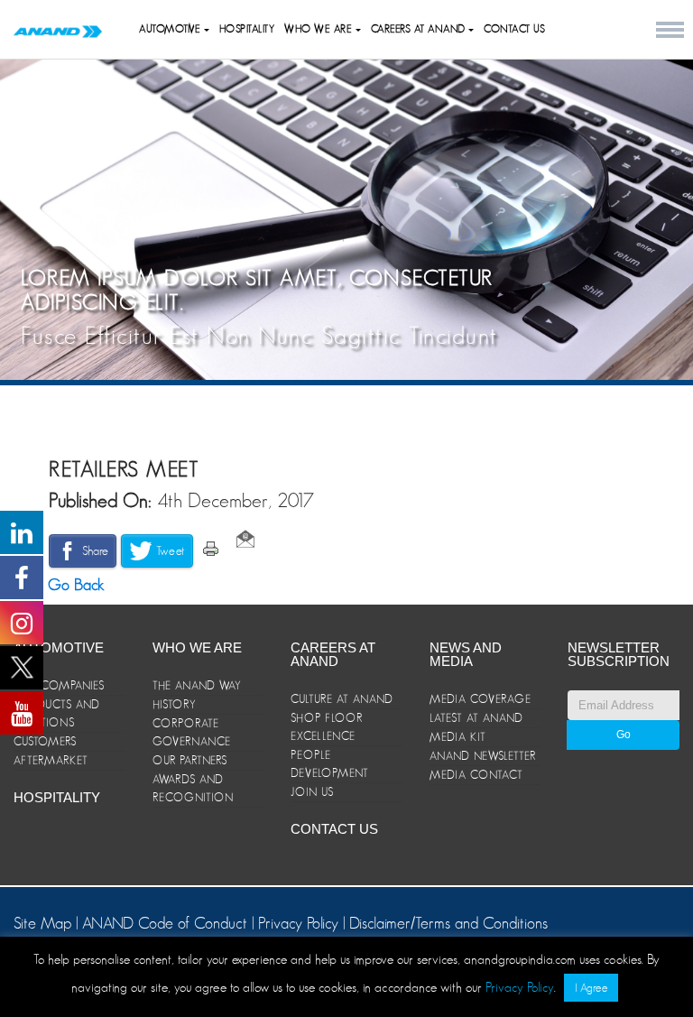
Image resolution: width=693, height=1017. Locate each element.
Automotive (171, 29)
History (174, 704)
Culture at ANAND (342, 699)
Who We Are (197, 647)
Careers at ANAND (420, 29)
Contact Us (514, 29)
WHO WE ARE (320, 29)
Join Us (312, 792)
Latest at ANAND (476, 718)
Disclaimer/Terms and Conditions (448, 923)
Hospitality (247, 29)
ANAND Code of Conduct (167, 923)
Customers (45, 741)
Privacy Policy (298, 923)
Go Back (74, 585)
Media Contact (476, 774)
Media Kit (458, 737)
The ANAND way (197, 685)
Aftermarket (51, 760)
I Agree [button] (591, 987)
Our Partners (189, 760)
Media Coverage (480, 699)
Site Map (45, 923)
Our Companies (59, 685)
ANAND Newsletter (483, 756)
